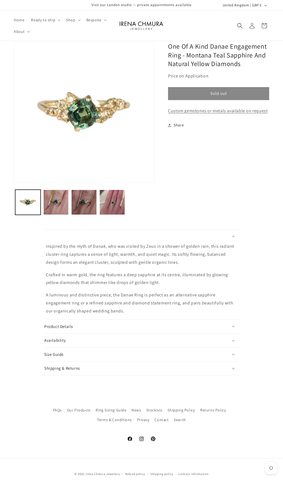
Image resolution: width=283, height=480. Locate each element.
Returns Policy (213, 410)
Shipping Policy (181, 410)
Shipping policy (161, 474)
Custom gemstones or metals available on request (218, 111)
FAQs (57, 410)
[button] (45, 20)
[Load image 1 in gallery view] (28, 202)
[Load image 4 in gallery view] (112, 202)
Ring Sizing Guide (111, 410)
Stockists (154, 410)
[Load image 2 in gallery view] (56, 202)
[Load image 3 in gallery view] (84, 202)
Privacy (143, 419)
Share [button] (179, 124)
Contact (161, 419)
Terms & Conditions (114, 419)
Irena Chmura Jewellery (103, 474)
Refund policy (135, 474)
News (136, 410)
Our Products (79, 410)
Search (180, 419)
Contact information (193, 474)
